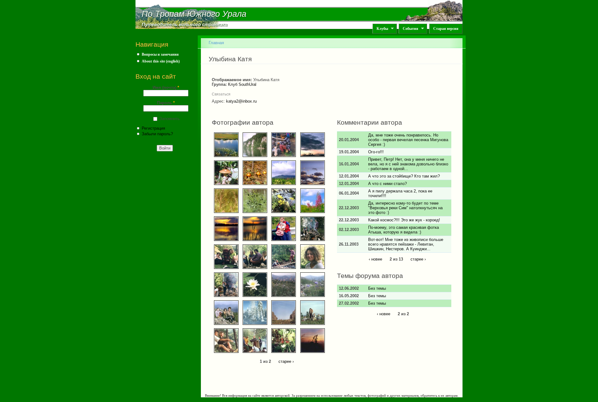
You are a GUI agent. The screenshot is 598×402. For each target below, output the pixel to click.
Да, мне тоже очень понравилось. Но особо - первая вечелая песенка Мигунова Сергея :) (408, 140)
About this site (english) (161, 61)
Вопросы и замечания (160, 54)
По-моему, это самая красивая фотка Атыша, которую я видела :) (403, 229)
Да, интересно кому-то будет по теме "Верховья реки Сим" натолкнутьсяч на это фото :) (405, 208)
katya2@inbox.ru (241, 101)
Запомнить (169, 118)
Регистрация (153, 128)
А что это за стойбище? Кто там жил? (404, 176)
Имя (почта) (166, 87)
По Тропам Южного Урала (194, 14)
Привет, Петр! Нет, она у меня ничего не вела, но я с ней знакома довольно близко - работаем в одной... (408, 164)
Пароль (166, 102)
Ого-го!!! (376, 152)
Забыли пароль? (157, 134)
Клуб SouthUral (242, 84)
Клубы (380, 28)
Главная (216, 42)
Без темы (377, 288)
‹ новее (375, 259)
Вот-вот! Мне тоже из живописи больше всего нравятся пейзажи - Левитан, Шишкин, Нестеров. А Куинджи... (405, 244)
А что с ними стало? (387, 183)
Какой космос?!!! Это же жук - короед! (404, 220)
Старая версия (445, 28)
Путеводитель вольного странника (184, 24)
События (408, 28)
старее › (286, 361)
